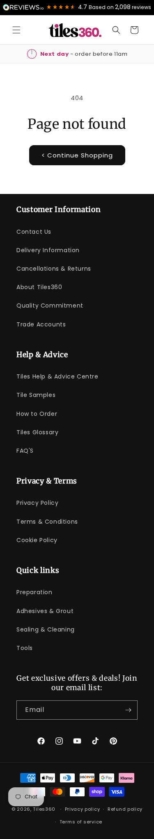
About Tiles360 (39, 287)
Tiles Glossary (37, 432)
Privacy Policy (37, 503)
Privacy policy (82, 809)
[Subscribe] (128, 710)
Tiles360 (44, 809)
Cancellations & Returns (53, 268)
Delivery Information (48, 250)
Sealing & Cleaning (45, 629)
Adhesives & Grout (45, 611)
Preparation (34, 592)
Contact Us (33, 232)
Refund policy (125, 809)
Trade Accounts (41, 324)
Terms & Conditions (47, 522)
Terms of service (81, 821)
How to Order (36, 414)
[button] (16, 30)
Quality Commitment (49, 305)
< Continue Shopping (77, 155)
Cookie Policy (36, 540)
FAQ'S (25, 451)
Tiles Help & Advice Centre (57, 376)
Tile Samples (35, 395)
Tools (24, 648)
